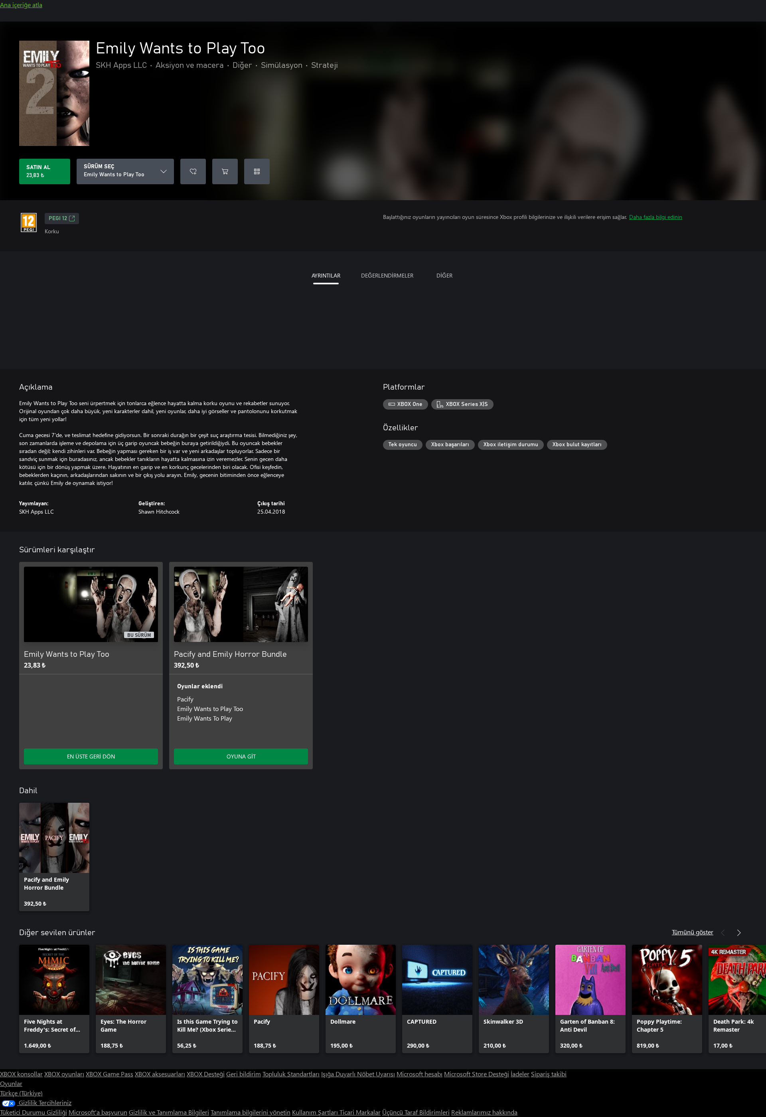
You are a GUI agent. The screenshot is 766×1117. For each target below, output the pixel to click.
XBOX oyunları (64, 1074)
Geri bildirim (243, 1074)
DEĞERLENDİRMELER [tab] (387, 275)
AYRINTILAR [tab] (326, 275)
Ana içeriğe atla (21, 4)
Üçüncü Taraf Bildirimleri (416, 1112)
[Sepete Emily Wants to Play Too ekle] (225, 171)
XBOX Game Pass (109, 1074)
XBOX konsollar (21, 1074)
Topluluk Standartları (291, 1074)
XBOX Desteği (206, 1074)
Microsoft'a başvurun (98, 1112)
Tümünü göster (692, 932)
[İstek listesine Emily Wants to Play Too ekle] (193, 171)
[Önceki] (723, 932)
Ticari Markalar (360, 1112)
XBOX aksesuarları (160, 1074)
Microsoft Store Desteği (476, 1074)
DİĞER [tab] (444, 275)
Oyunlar (11, 1083)
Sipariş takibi (549, 1074)
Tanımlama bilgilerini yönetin (250, 1112)
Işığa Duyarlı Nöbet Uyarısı (358, 1074)
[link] (54, 857)
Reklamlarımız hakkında (484, 1112)
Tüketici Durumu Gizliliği (33, 1112)
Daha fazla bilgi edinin (655, 217)
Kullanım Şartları (316, 1112)
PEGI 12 (58, 218)
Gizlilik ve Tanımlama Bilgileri (169, 1112)
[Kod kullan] (257, 171)
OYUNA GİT (241, 756)
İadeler (520, 1074)
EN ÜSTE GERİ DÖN (91, 756)
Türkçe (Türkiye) (21, 1093)
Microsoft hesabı (419, 1074)
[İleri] (739, 932)
